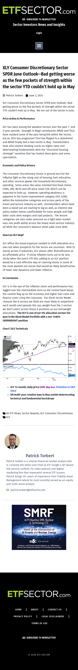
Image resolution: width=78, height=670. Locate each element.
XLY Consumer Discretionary (56, 413)
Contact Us (55, 609)
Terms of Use (40, 623)
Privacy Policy (23, 616)
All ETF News (13, 413)
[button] (39, 45)
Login (39, 33)
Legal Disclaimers (53, 616)
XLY (8, 417)
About (34, 609)
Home (18, 609)
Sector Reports (30, 413)
